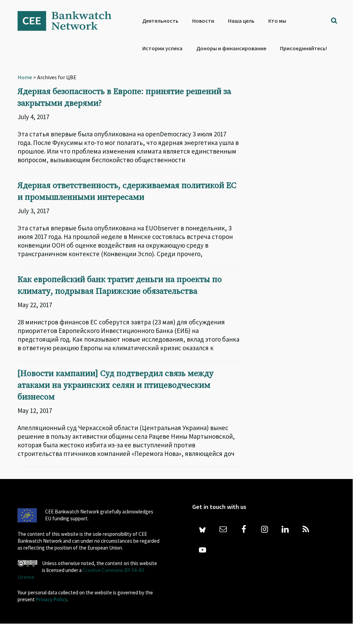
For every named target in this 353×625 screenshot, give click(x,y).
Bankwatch (69, 20)
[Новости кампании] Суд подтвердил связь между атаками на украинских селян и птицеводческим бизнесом (116, 385)
